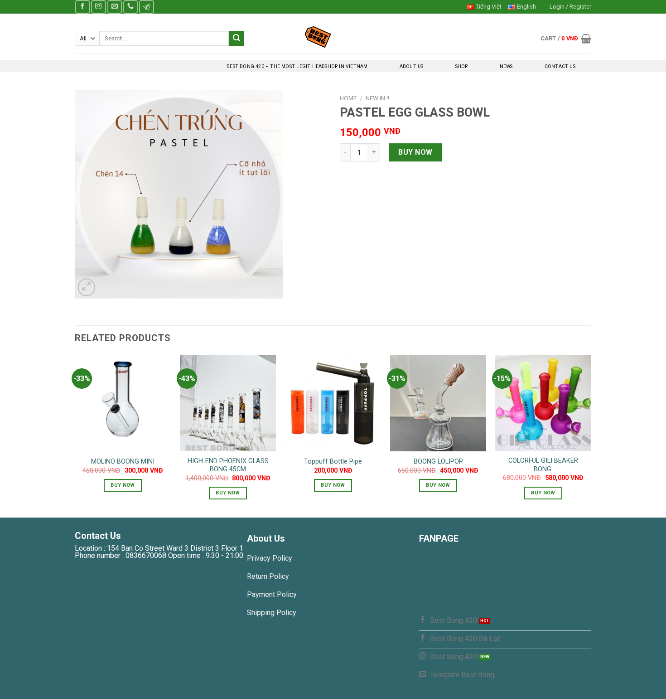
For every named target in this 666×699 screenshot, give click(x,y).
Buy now (415, 152)
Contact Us (560, 66)
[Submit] (236, 38)
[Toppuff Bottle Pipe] (333, 403)
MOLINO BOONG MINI (122, 461)
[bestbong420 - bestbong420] (333, 36)
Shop (461, 66)
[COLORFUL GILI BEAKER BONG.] (543, 403)
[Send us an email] (114, 6)
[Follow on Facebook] (82, 6)
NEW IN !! (377, 98)
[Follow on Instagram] (98, 6)
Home (348, 98)
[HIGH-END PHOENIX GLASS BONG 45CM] (228, 403)
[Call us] (130, 6)
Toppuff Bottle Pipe (333, 461)
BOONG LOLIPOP (438, 461)
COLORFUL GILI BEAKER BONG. (543, 465)
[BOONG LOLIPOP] (438, 403)
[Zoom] (87, 287)
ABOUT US (412, 66)
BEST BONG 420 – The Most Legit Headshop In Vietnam (297, 66)
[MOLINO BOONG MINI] (123, 403)
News (506, 66)
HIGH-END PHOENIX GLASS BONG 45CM (228, 465)
